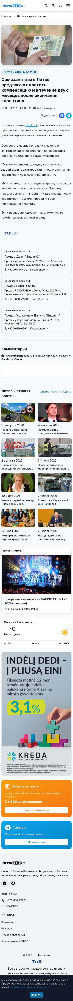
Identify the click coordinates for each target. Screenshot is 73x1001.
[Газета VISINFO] (53, 5)
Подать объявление (37, 810)
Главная (6, 16)
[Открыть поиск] (46, 5)
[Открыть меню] (68, 5)
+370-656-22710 (18, 299)
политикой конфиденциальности (30, 987)
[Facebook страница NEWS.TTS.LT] (13, 883)
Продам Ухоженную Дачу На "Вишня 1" (32, 315)
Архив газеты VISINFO (14, 941)
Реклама (6, 928)
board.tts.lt (24, 251)
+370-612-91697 (17, 328)
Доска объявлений (13, 934)
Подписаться (36, 842)
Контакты (7, 922)
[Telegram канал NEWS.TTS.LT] (4, 883)
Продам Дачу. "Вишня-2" (22, 256)
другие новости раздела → (55, 393)
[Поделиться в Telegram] (69, 115)
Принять (36, 994)
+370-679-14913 (17, 269)
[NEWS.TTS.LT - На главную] (13, 5)
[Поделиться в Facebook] (61, 115)
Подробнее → (39, 269)
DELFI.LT (32, 125)
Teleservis (44, 955)
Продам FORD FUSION (19, 286)
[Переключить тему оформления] (60, 5)
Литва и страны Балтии (31, 16)
